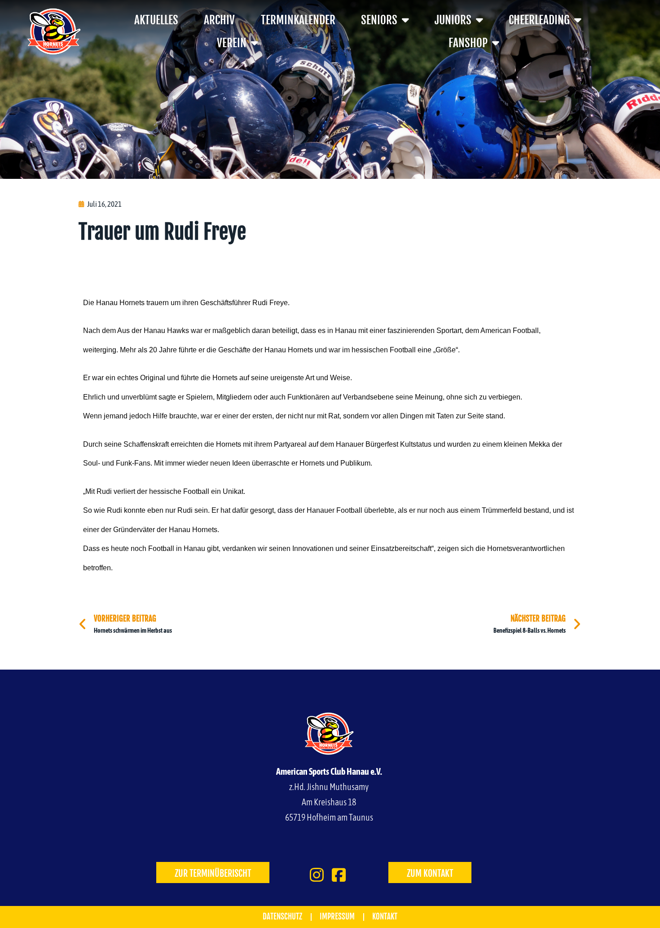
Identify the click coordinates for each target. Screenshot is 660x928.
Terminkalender (298, 20)
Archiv (219, 20)
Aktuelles (156, 20)
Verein (231, 43)
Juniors (453, 20)
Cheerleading (539, 20)
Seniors (379, 20)
